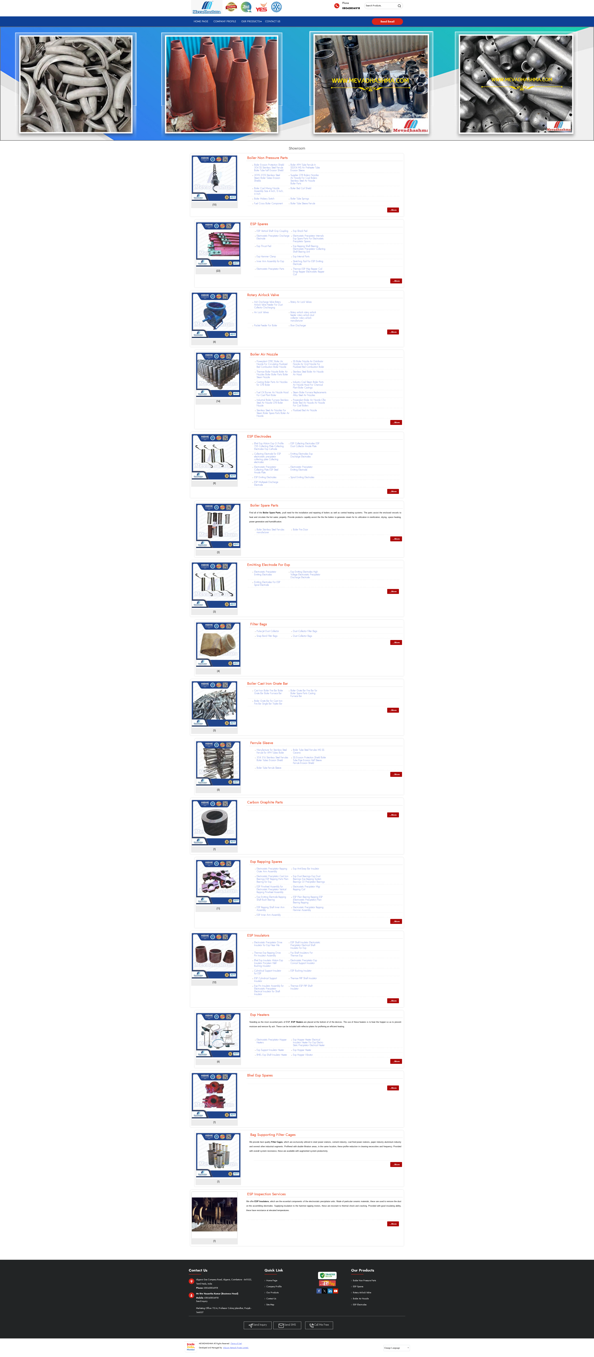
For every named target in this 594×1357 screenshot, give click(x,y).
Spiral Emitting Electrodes (302, 477)
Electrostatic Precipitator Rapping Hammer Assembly (308, 908)
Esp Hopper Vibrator (303, 1055)
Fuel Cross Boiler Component (268, 203)
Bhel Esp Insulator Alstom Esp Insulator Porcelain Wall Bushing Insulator (268, 963)
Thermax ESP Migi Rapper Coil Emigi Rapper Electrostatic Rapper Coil (308, 271)
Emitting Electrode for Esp (268, 564)
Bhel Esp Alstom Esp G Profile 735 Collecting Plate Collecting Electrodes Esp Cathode (269, 446)
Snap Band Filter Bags (267, 636)
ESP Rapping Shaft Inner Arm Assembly (270, 908)
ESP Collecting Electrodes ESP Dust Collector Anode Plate (305, 445)
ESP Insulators (258, 935)
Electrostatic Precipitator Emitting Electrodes (265, 573)
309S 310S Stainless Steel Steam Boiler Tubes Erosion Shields (267, 177)
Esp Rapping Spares (266, 861)
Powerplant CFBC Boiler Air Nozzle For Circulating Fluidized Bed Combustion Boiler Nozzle (272, 364)
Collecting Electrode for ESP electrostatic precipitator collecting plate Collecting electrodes (267, 458)
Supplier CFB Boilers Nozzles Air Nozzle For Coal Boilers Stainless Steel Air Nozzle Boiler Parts (305, 179)
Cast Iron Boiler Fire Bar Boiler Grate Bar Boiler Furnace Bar (268, 692)
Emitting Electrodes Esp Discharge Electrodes (302, 455)
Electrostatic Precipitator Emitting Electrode (302, 468)
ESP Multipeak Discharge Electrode (266, 483)
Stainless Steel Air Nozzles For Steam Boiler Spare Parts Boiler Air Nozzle (273, 413)
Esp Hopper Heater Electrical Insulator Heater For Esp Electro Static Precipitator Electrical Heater (309, 1042)
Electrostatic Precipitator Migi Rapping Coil (306, 888)
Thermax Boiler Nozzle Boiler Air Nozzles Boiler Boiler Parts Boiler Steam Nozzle (272, 374)
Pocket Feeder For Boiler (265, 325)
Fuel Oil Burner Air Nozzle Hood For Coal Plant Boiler (272, 394)
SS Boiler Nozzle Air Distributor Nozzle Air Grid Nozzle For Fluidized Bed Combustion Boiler (308, 364)
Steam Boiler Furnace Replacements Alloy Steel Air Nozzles (309, 394)
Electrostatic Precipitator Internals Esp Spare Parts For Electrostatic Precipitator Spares (308, 238)
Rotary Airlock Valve (263, 295)
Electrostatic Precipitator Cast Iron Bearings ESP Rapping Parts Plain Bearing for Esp (272, 879)
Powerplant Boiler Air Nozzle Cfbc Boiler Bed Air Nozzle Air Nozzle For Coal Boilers (309, 402)
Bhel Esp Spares (260, 1075)
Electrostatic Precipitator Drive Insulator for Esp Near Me (268, 944)
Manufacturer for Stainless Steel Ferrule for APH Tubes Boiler (272, 751)
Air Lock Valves (261, 312)
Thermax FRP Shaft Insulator (304, 978)
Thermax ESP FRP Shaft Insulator (301, 987)
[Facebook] (319, 1293)
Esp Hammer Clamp (266, 256)
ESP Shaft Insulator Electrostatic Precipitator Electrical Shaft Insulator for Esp (305, 945)
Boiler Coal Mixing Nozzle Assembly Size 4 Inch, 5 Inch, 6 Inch (269, 191)
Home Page (201, 21)
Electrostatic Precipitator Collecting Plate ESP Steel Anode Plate (266, 469)
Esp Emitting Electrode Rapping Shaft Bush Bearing (271, 898)
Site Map (270, 1304)
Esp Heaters (259, 1014)
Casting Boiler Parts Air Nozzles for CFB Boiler (272, 383)
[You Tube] (335, 1293)
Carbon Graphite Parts (265, 802)
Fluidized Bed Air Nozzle (305, 410)
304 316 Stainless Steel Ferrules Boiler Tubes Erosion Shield (272, 759)
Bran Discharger (298, 325)
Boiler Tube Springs (300, 198)
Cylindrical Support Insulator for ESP (267, 972)
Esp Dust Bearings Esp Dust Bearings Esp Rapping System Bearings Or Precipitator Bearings (309, 879)
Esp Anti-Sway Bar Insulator (306, 868)
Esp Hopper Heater (302, 1050)
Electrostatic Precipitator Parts (270, 269)
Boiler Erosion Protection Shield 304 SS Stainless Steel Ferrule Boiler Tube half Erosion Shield (269, 167)
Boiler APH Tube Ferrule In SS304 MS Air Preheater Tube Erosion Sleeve (305, 167)
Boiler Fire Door (300, 529)
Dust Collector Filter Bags (305, 631)
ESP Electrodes (259, 436)
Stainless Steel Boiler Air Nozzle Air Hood (308, 373)
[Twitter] (324, 1293)
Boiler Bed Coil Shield (301, 188)
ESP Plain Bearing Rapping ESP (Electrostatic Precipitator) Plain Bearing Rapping (308, 899)
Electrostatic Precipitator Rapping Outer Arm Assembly (272, 870)
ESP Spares (259, 224)
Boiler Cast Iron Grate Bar (267, 683)
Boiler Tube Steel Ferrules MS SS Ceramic (308, 751)
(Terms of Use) (236, 1343)
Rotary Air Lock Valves (301, 302)
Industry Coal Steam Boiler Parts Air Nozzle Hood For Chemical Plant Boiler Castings (308, 384)
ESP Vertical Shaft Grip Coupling (272, 231)
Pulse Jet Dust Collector (268, 631)
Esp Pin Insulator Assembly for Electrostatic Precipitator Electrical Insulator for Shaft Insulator (269, 990)
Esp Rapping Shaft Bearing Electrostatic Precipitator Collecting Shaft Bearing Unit (309, 248)
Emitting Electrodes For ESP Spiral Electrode (267, 583)
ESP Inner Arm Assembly (269, 915)
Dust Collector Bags (302, 636)
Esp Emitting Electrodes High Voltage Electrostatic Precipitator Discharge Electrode (305, 574)
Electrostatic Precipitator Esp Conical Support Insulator (304, 962)
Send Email (387, 21)
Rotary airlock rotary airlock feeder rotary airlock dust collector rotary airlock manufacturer (303, 316)
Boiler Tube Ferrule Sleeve (269, 768)
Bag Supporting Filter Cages (273, 1134)
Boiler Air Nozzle (264, 354)
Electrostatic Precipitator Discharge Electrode (273, 237)
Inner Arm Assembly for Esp (270, 261)
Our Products (250, 21)
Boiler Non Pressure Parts (267, 157)
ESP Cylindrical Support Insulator (265, 979)
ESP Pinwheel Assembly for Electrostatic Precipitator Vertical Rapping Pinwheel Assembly (271, 889)
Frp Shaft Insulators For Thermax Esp (302, 954)
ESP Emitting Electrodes (265, 477)
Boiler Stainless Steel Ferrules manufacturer (270, 531)
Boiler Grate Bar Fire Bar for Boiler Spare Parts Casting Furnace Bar (304, 693)
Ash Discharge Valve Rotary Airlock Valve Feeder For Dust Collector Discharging (268, 304)
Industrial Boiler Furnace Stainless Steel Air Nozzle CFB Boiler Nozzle (272, 402)
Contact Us (272, 21)
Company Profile (224, 21)
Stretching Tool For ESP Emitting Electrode (308, 262)
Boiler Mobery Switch (264, 198)
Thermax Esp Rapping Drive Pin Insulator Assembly (267, 954)
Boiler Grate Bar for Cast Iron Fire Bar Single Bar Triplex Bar (268, 702)
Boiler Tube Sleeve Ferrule (303, 203)
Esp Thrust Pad (264, 246)
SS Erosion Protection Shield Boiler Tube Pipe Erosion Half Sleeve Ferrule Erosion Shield (309, 760)
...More (393, 210)
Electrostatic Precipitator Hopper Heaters (272, 1041)
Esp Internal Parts (301, 256)
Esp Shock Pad (300, 231)
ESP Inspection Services (266, 1194)
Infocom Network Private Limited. (236, 1347)
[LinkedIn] (330, 1293)
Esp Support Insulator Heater (270, 1050)
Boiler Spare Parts (264, 505)
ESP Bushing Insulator (301, 970)
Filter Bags (258, 624)
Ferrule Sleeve (261, 742)
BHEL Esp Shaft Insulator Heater (272, 1055)
